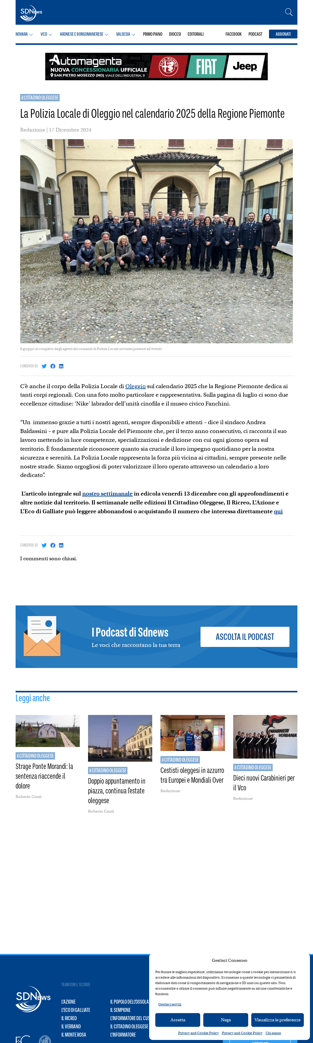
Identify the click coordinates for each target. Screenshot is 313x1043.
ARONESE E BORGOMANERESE (81, 34)
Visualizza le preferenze (277, 1020)
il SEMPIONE (120, 1010)
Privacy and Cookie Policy (198, 1033)
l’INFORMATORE (123, 1035)
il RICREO (69, 1018)
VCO (44, 34)
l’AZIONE (68, 1002)
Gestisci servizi (169, 1004)
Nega (226, 1020)
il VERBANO (71, 1026)
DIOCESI (175, 34)
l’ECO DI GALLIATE (75, 1010)
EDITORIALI (196, 34)
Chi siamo (273, 1033)
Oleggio (135, 386)
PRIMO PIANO (152, 34)
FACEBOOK (234, 34)
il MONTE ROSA (73, 1035)
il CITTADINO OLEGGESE (39, 98)
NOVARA (22, 34)
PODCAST (255, 34)
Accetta (178, 1020)
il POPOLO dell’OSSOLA (129, 1002)
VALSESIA (123, 34)
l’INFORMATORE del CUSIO (131, 1018)
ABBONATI (283, 34)
